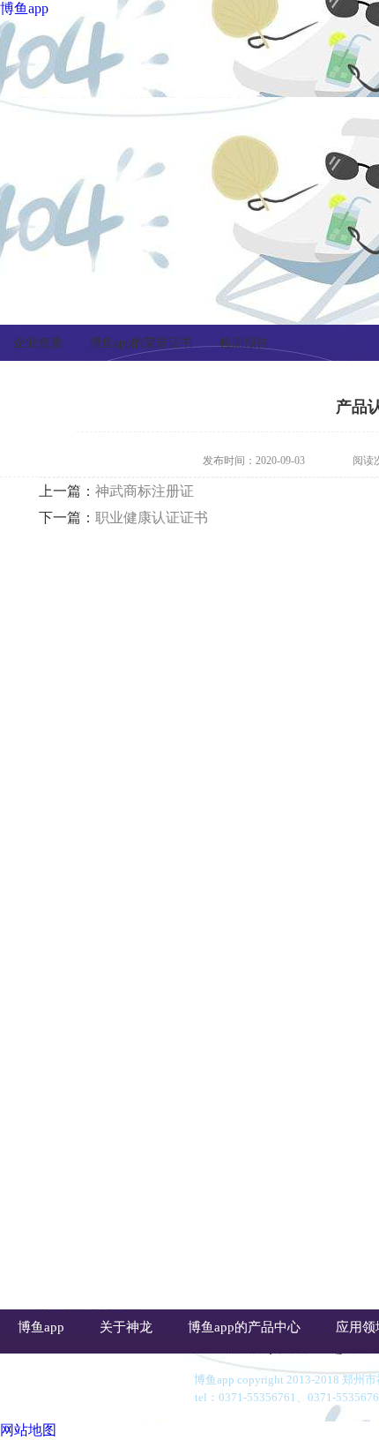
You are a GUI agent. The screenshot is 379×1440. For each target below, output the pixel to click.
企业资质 (38, 342)
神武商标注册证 (144, 491)
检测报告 (244, 342)
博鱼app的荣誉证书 (141, 342)
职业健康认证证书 (151, 517)
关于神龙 (126, 1327)
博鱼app (24, 8)
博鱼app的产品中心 (244, 1327)
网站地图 (28, 1429)
